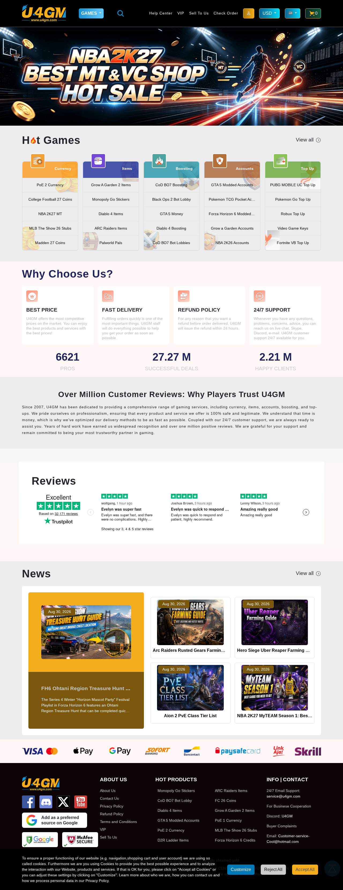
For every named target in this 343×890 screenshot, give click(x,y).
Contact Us (109, 798)
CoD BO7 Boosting (171, 185)
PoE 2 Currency (50, 185)
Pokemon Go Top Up (293, 199)
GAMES (89, 13)
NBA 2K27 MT (50, 214)
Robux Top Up (293, 214)
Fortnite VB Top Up (293, 243)
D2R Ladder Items (173, 840)
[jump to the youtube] (80, 801)
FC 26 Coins (225, 800)
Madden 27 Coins (50, 243)
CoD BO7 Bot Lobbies (171, 243)
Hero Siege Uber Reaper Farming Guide (277, 650)
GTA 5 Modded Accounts (232, 185)
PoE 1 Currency (228, 820)
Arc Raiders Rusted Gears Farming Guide (195, 650)
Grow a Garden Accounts (232, 228)
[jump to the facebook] (28, 801)
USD (268, 13)
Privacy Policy (111, 806)
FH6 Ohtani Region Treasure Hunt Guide (90, 688)
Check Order (226, 13)
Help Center (161, 13)
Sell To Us (199, 13)
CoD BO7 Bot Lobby (175, 800)
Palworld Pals (110, 243)
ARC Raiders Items (111, 228)
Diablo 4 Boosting (171, 228)
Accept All (305, 869)
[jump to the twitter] (63, 801)
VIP (180, 13)
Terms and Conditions (118, 822)
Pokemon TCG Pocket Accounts (234, 199)
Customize (241, 869)
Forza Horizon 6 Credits (235, 840)
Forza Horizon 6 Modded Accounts (234, 214)
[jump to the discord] (45, 801)
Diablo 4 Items (111, 214)
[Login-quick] (248, 13)
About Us (107, 790)
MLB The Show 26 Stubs (50, 228)
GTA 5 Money (171, 214)
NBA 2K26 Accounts (232, 243)
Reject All (273, 869)
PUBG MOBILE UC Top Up (292, 185)
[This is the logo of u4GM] (44, 13)
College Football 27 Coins (50, 199)
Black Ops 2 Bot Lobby (171, 199)
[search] (121, 13)
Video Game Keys (293, 228)
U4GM (287, 816)
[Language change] (292, 13)
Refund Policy (111, 814)
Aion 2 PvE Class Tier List (190, 715)
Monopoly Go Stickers (110, 199)
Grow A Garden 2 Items (111, 185)
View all (305, 140)
